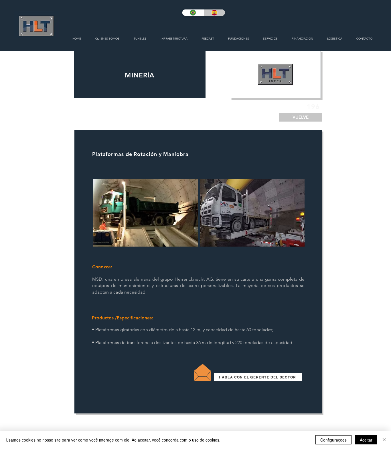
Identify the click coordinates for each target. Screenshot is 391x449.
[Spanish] (214, 12)
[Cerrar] (384, 439)
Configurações (333, 440)
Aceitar (366, 440)
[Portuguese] (193, 12)
